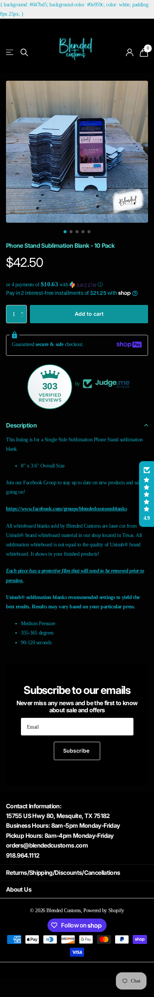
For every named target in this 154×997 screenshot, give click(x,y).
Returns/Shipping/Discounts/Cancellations (63, 872)
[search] (24, 52)
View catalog (10, 52)
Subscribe (77, 750)
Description (21, 425)
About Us (18, 889)
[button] (77, 284)
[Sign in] (130, 52)
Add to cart (89, 314)
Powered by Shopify (103, 910)
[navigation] (65, 232)
